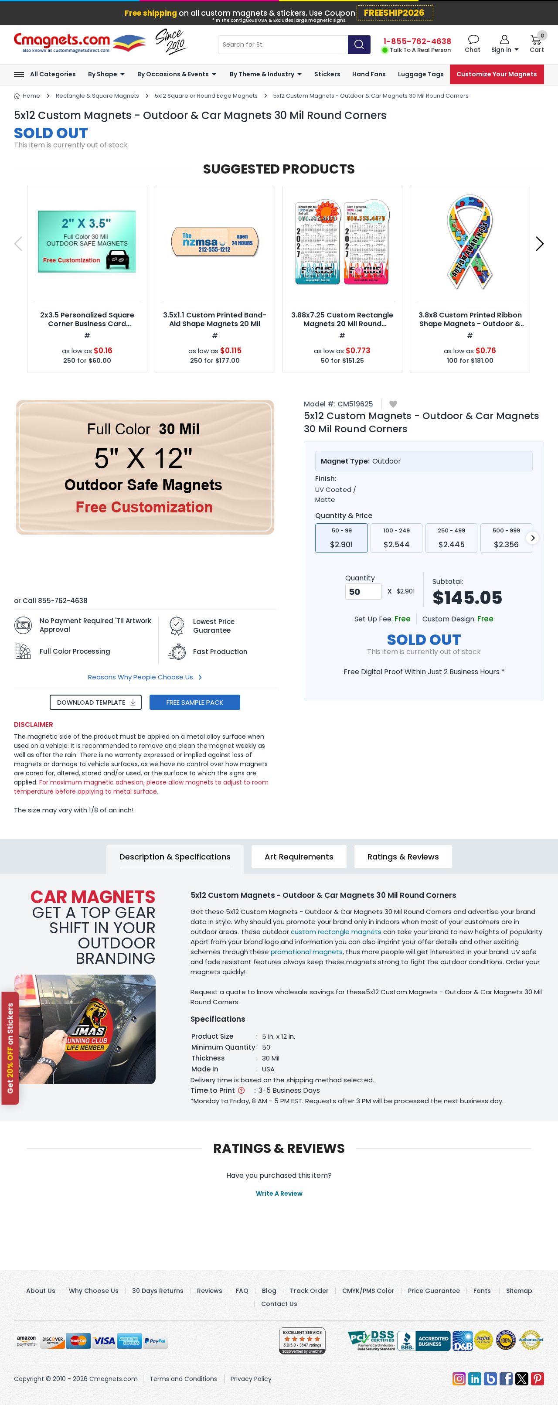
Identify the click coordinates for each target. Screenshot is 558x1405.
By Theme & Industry (262, 74)
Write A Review (279, 1193)
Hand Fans (369, 74)
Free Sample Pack (195, 702)
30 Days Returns (158, 1290)
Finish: (326, 478)
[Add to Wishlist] (393, 405)
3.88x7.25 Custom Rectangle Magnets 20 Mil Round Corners (342, 324)
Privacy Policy (251, 1378)
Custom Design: (449, 619)
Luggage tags (421, 74)
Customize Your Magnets (496, 74)
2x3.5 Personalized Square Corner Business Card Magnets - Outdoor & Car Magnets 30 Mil (87, 328)
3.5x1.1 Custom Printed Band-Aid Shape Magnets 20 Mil (214, 319)
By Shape (102, 74)
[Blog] (490, 1378)
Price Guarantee (434, 1290)
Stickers (327, 74)
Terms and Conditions (183, 1378)
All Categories (53, 74)
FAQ (242, 1290)
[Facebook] (506, 1378)
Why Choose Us (94, 1290)
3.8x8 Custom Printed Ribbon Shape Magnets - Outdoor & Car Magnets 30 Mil (470, 324)
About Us (40, 1290)
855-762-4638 (63, 600)
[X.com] (521, 1378)
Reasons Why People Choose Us (140, 677)
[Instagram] (459, 1378)
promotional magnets (307, 951)
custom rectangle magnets (336, 931)
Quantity (360, 578)
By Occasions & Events (173, 74)
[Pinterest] (537, 1378)
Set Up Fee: (374, 619)
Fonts (482, 1290)
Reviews (209, 1290)
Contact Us (279, 1303)
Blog (269, 1290)
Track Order (309, 1290)
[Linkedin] (474, 1378)
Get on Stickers (10, 1048)
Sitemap (519, 1290)
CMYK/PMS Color (368, 1290)
